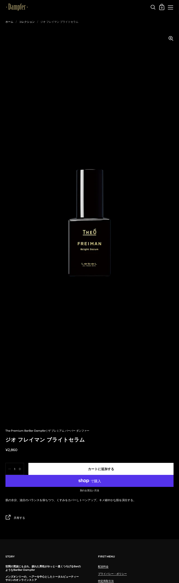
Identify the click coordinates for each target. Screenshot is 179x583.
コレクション (27, 21)
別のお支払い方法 (89, 490)
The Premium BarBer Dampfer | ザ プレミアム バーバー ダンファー (47, 430)
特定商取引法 (106, 581)
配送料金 (103, 566)
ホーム (9, 21)
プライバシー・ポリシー (112, 573)
